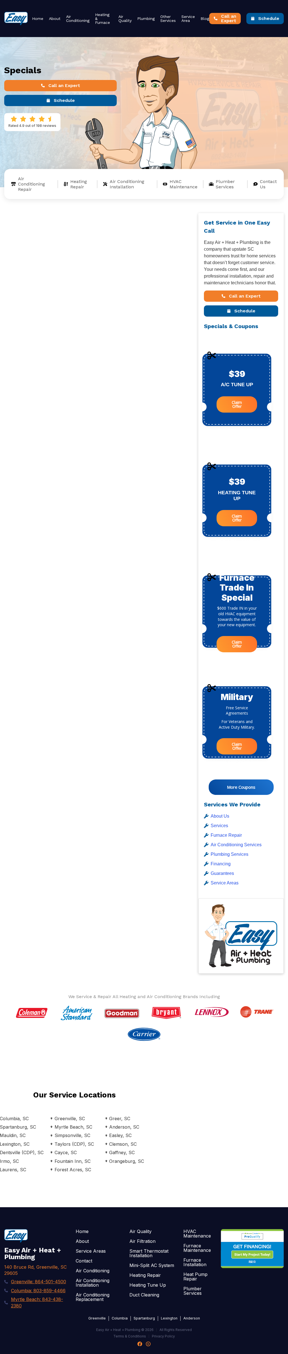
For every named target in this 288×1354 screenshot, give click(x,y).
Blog (205, 18)
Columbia (120, 1318)
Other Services (168, 18)
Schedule (268, 18)
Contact (84, 1261)
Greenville (97, 1318)
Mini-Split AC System (151, 1265)
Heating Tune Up (147, 1285)
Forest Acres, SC (73, 1169)
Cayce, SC (65, 1152)
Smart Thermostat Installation (148, 1253)
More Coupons (241, 787)
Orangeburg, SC (126, 1161)
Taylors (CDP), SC (74, 1144)
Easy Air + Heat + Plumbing (118, 1330)
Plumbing (146, 18)
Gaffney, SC (122, 1152)
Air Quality (125, 18)
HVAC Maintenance (183, 184)
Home (37, 18)
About (54, 18)
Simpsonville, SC (72, 1135)
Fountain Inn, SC (72, 1161)
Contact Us (268, 184)
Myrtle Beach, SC (73, 1127)
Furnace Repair (226, 835)
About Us (220, 816)
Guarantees (222, 873)
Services (219, 825)
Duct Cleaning (144, 1295)
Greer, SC (119, 1118)
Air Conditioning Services (236, 844)
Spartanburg (144, 1318)
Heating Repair (78, 184)
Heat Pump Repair (195, 1276)
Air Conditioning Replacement (92, 1297)
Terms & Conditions (129, 1336)
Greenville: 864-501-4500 (38, 1281)
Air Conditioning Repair (31, 184)
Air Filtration (142, 1241)
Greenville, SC (70, 1118)
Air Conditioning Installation (127, 184)
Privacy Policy (163, 1336)
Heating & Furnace (102, 18)
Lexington (169, 1318)
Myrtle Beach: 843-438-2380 (37, 1302)
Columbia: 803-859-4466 (38, 1290)
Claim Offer (237, 404)
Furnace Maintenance (197, 1247)
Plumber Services (225, 184)
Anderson (191, 1318)
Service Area (188, 18)
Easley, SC (120, 1135)
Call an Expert (64, 85)
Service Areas (224, 882)
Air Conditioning (77, 18)
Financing (221, 863)
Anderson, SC (124, 1127)
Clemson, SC (123, 1144)
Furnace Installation (194, 1262)
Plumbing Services (229, 854)
